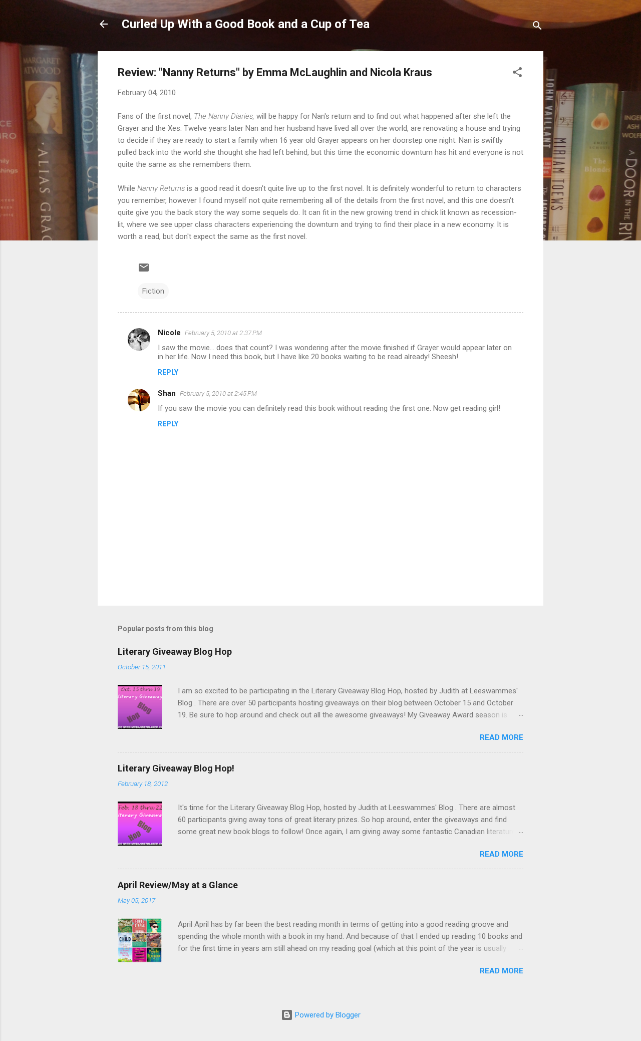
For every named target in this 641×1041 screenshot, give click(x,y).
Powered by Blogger (327, 1014)
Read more (501, 737)
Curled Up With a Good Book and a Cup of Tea (246, 24)
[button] (517, 74)
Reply (168, 372)
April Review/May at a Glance (178, 885)
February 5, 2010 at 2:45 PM (218, 393)
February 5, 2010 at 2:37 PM (223, 333)
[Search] (537, 27)
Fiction (153, 291)
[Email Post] (144, 271)
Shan (167, 393)
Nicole (169, 332)
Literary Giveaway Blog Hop (175, 651)
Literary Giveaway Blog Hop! (176, 768)
